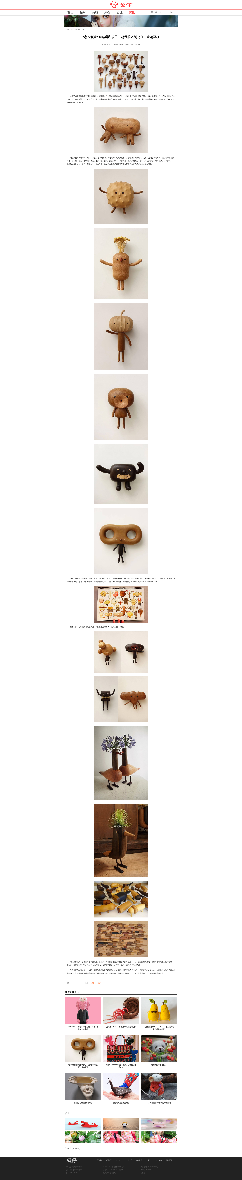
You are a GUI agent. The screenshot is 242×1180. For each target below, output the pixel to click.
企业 (120, 12)
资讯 (132, 12)
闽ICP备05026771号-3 (147, 1170)
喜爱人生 (76, 1148)
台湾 (91, 983)
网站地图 (169, 1160)
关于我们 (99, 1160)
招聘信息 (149, 1160)
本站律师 (139, 1160)
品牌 (83, 12)
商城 (95, 12)
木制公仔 (98, 983)
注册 (156, 12)
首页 (70, 12)
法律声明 (129, 1160)
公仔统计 (143, 1173)
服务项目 (159, 1160)
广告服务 (119, 1160)
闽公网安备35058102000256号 (149, 1167)
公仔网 (67, 29)
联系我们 (109, 1160)
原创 (107, 12)
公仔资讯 (77, 29)
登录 (151, 12)
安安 (67, 1148)
